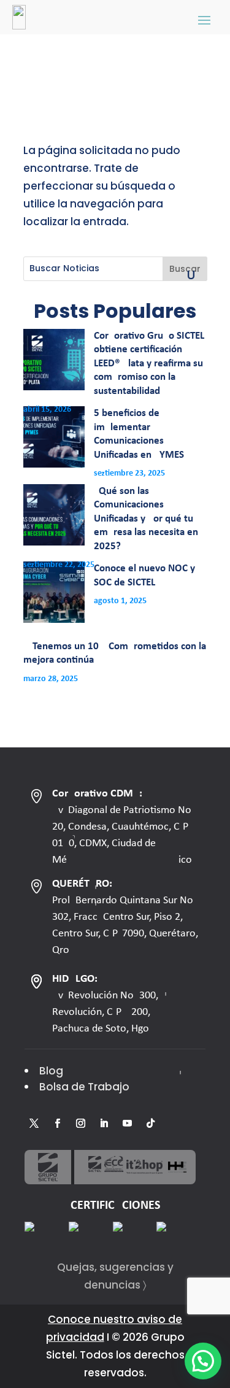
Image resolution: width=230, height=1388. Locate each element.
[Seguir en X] (34, 1123)
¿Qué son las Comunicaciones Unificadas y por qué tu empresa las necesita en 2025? (146, 519)
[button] (203, 1361)
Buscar (185, 269)
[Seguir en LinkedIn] (103, 1123)
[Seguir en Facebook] (57, 1123)
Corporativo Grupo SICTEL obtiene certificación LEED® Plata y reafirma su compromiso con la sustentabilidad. (149, 363)
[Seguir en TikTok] (150, 1123)
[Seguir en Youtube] (127, 1123)
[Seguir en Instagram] (80, 1123)
